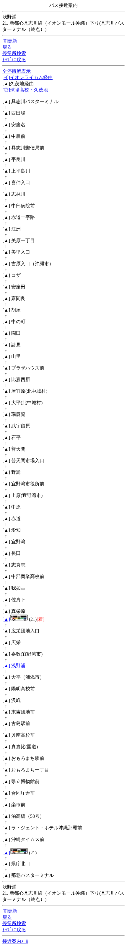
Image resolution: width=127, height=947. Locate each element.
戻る (7, 47)
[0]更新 (9, 40)
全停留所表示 (16, 71)
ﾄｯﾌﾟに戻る (14, 59)
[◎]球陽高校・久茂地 (25, 89)
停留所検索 (14, 53)
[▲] (6, 619)
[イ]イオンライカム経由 (27, 77)
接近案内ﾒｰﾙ (15, 941)
